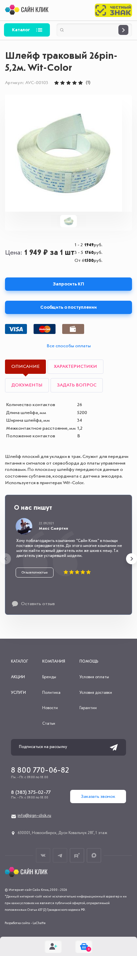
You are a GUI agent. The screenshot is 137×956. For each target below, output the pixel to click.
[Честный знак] (113, 10)
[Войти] (53, 946)
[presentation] (5, 558)
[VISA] (16, 329)
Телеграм (60, 855)
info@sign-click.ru (34, 816)
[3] (68, 83)
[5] (80, 83)
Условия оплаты (94, 677)
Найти (123, 30)
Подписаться (113, 747)
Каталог (21, 30)
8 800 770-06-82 (40, 771)
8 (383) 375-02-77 (31, 792)
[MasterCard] (45, 329)
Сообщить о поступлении (68, 307)
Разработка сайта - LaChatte (25, 923)
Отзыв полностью (35, 572)
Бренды (49, 677)
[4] (74, 83)
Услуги (18, 693)
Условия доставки (95, 693)
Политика (51, 693)
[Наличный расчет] (73, 329)
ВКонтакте (43, 855)
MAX (94, 855)
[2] (63, 83)
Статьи (48, 724)
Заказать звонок (98, 796)
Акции (18, 677)
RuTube (77, 855)
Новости (50, 708)
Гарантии (88, 708)
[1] (57, 83)
